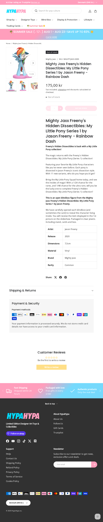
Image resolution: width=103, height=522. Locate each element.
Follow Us (58, 423)
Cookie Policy (12, 481)
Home (8, 43)
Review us (35, 2)
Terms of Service (14, 476)
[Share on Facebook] (60, 277)
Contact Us (11, 458)
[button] (95, 11)
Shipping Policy (13, 463)
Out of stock (81, 108)
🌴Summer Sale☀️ (36, 26)
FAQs (8, 454)
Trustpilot (58, 432)
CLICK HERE (51, 37)
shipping (62, 89)
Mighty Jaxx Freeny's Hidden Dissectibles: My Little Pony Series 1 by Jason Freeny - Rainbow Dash (28, 43)
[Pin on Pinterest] (65, 277)
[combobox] (57, 10)
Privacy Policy (12, 472)
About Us (58, 419)
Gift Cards (58, 428)
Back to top (50, 403)
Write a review (51, 367)
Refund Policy (12, 467)
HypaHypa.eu (17, 511)
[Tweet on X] (55, 277)
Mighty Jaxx (51, 59)
